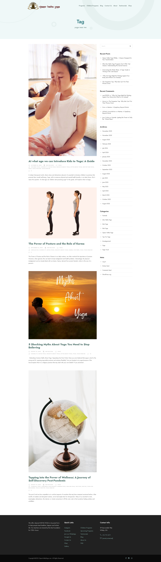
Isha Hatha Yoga (107, 220)
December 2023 (107, 161)
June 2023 (105, 182)
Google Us (67, 537)
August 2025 (106, 140)
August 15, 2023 (36, 351)
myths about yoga (76, 167)
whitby (84, 486)
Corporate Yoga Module (49, 486)
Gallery (66, 546)
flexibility (44, 167)
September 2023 (107, 169)
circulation (35, 250)
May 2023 (105, 187)
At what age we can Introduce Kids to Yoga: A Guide (62, 161)
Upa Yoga (78, 486)
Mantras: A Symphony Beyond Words (118, 107)
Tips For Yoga (106, 237)
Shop (130, 6)
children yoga (35, 167)
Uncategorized (106, 241)
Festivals (104, 216)
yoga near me (46, 168)
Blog (101, 6)
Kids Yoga (105, 224)
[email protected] (107, 538)
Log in (104, 262)
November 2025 (107, 135)
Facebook (67, 531)
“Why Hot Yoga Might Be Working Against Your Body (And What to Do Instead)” (115, 76)
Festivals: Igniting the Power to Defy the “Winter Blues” (117, 118)
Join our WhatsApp (70, 534)
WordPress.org (106, 274)
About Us (83, 540)
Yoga (60, 165)
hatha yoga (52, 167)
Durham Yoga (61, 486)
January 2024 (106, 157)
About (115, 6)
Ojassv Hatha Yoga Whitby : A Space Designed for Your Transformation (117, 59)
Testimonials (123, 6)
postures (76, 250)
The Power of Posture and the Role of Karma (56, 244)
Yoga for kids (36, 168)
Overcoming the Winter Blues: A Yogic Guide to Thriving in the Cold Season (116, 71)
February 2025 (106, 144)
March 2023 (105, 195)
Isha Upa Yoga (70, 486)
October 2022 (106, 199)
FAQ (81, 543)
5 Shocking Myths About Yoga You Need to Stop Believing (59, 346)
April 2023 (105, 191)
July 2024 (105, 148)
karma (71, 250)
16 (90, 353)
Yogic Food (105, 250)
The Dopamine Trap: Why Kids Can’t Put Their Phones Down (115, 82)
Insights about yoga (63, 167)
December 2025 (107, 131)
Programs (82, 6)
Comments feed (106, 270)
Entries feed (105, 266)
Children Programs (92, 6)
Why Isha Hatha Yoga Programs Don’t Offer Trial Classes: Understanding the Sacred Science (116, 65)
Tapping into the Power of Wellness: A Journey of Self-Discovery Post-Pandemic (60, 479)
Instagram (67, 528)
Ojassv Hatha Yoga (107, 233)
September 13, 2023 (37, 247)
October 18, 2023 (36, 165)
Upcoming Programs (86, 531)
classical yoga (36, 486)
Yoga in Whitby (40, 488)
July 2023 (105, 178)
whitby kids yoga (88, 167)
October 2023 (106, 165)
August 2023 (106, 174)
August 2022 (106, 204)
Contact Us (108, 6)
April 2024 (105, 152)
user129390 (105, 95)
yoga (30, 168)
